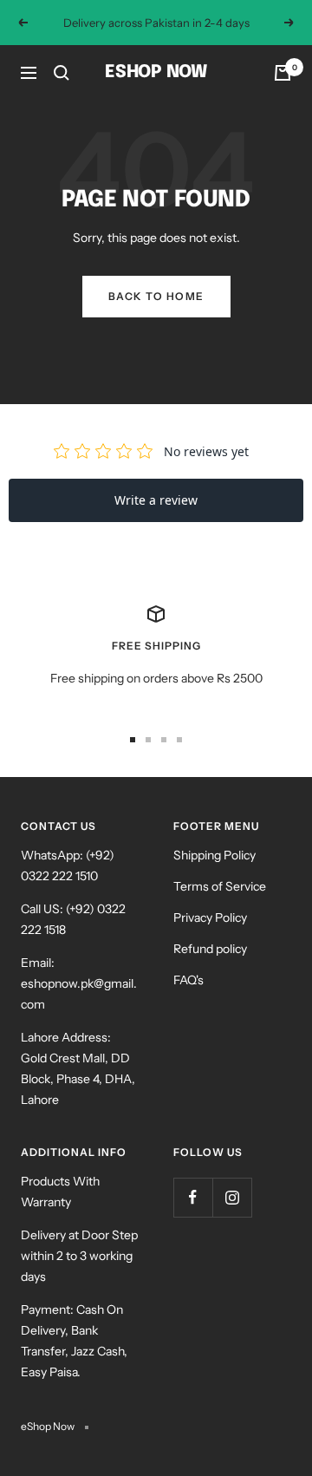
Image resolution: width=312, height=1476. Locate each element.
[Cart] (282, 73)
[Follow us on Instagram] (231, 1197)
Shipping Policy (214, 855)
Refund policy (210, 949)
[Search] (61, 73)
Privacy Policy (210, 917)
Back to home (156, 296)
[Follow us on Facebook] (192, 1197)
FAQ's (188, 980)
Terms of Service (219, 886)
